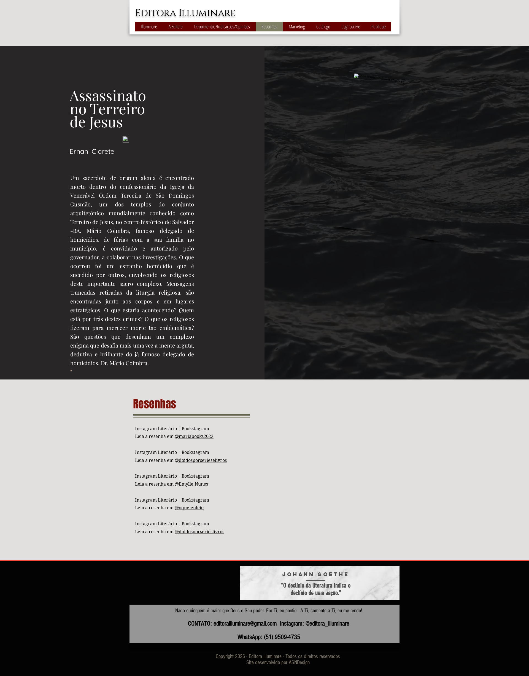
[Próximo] (394, 583)
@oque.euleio (189, 507)
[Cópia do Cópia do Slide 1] (326, 592)
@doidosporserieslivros (199, 531)
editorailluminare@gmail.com (245, 623)
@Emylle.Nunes (191, 484)
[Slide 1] (313, 592)
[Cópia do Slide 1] (319, 592)
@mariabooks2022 (194, 436)
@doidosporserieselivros (201, 460)
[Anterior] (244, 583)
